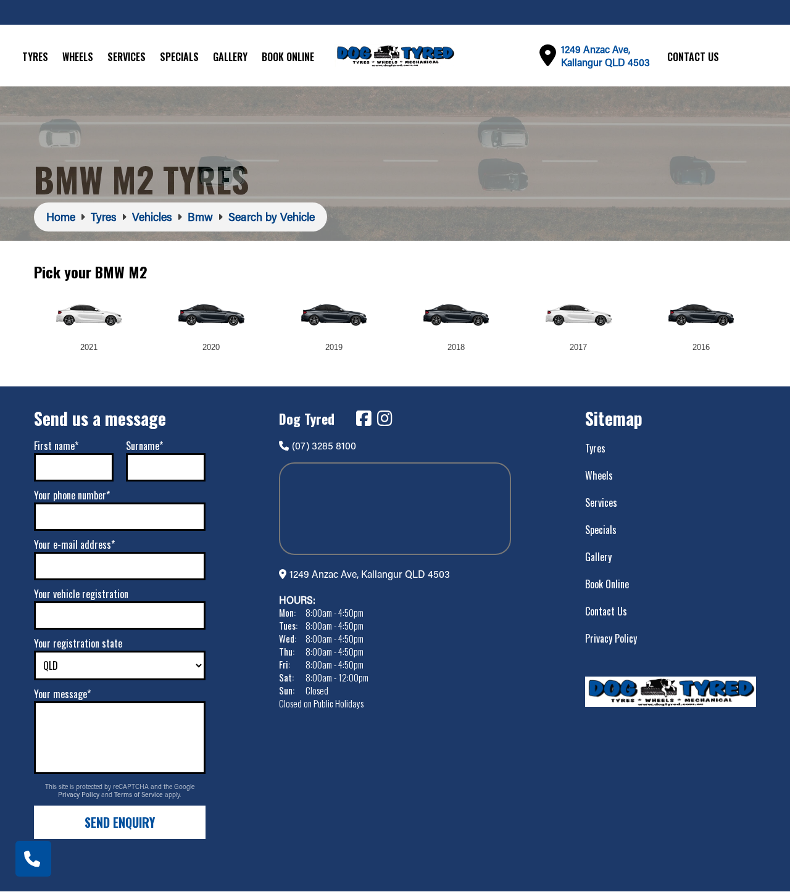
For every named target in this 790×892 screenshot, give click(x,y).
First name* (56, 445)
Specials (179, 56)
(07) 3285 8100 (324, 445)
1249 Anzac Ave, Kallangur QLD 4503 (369, 573)
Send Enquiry (120, 822)
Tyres (35, 56)
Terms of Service (139, 794)
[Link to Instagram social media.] (384, 418)
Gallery (230, 56)
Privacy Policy (79, 794)
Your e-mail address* (74, 544)
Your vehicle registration (81, 593)
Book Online (288, 56)
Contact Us (693, 56)
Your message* (62, 693)
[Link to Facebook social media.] (363, 418)
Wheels (77, 56)
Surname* (144, 445)
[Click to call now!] (33, 859)
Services (126, 56)
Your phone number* (72, 495)
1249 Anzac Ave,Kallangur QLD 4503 (605, 56)
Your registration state (78, 643)
